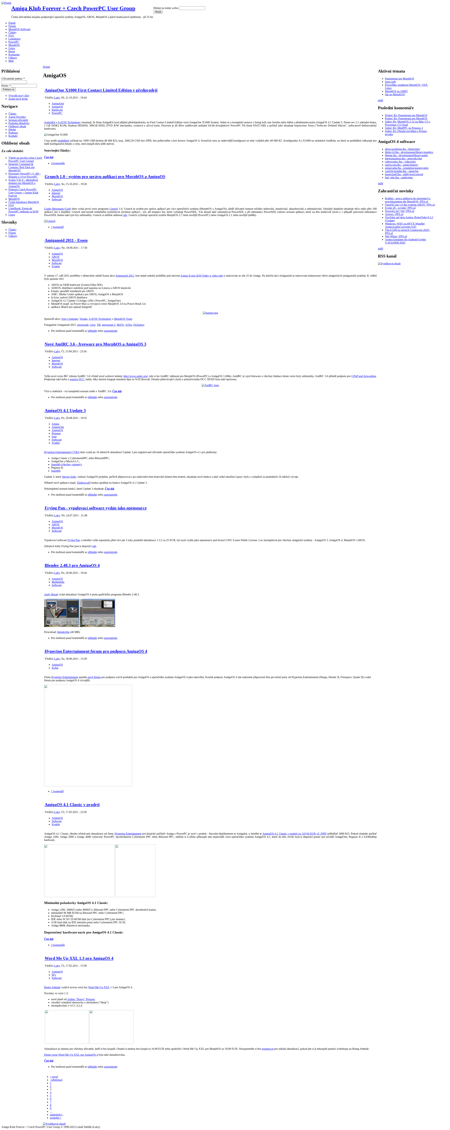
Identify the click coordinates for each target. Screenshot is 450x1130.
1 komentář (57, 227)
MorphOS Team (123, 318)
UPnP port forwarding (363, 376)
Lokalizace (14, 38)
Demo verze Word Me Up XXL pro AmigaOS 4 (71, 1054)
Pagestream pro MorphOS (399, 78)
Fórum (12, 26)
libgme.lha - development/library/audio (406, 155)
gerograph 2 (108, 324)
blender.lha (63, 632)
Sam (54, 436)
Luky (57, 97)
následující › (56, 1114)
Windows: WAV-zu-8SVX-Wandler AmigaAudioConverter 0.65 (405, 225)
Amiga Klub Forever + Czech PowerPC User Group (73, 8)
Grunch (114, 208)
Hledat (12, 129)
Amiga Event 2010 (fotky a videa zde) (202, 275)
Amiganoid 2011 (124, 275)
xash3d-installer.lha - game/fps (402, 171)
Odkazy (12, 57)
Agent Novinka (17, 116)
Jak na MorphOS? (395, 94)
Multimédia (58, 581)
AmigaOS (57, 106)
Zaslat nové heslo (18, 98)
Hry (54, 974)
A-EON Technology (69, 122)
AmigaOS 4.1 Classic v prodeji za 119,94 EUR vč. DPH (294, 833)
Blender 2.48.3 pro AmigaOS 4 (72, 565)
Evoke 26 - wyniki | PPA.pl (400, 207)
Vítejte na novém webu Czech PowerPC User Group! (25, 159)
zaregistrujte (110, 330)
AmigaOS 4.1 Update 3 (65, 410)
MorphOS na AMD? (396, 91)
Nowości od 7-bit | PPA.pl (399, 211)
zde (125, 215)
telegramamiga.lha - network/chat (403, 158)
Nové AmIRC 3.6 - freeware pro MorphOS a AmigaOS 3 (95, 344)
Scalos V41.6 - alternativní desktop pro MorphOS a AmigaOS (23, 183)
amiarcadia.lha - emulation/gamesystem (406, 167)
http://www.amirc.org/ (135, 376)
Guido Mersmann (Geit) (57, 208)
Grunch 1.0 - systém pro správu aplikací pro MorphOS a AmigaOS (105, 176)
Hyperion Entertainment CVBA (61, 452)
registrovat (267, 1048)
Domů (11, 22)
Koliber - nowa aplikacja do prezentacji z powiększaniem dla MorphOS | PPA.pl (407, 200)
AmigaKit (49, 122)
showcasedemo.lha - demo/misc (402, 149)
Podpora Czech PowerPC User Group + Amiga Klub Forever (23, 192)
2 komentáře (58, 944)
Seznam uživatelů (18, 120)
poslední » (55, 1117)
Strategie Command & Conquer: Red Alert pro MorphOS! (21, 167)
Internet (56, 193)
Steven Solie (69, 476)
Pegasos (56, 433)
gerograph (82, 324)
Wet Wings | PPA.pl (396, 236)
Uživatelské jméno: (13, 78)
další (380, 100)
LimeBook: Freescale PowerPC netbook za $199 (23, 210)
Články (12, 32)
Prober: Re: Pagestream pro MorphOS (406, 115)
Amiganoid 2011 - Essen (66, 240)
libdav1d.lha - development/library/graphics (409, 152)
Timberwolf (83, 482)
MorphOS (14, 45)
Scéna (55, 667)
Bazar (11, 51)
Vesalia (83, 318)
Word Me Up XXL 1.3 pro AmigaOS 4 (79, 958)
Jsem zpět (390, 81)
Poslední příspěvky (19, 123)
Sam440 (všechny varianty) (66, 464)
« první (54, 1076)
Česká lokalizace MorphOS (23, 202)
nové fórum (94, 677)
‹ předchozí (56, 1079)
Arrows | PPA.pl (394, 214)
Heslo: (6, 85)
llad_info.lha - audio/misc (399, 177)
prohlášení (63, 140)
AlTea (128, 324)
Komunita (14, 54)
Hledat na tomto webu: (166, 7)
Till (99, 324)
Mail (11, 60)
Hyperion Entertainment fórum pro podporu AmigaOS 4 (96, 651)
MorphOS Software (19, 29)
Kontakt (12, 135)
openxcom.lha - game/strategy (401, 164)
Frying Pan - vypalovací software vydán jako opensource (96, 508)
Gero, (93, 324)
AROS (55, 256)
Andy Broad (51, 594)
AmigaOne (58, 103)
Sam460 (55, 470)
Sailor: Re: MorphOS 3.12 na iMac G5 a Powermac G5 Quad (407, 123)
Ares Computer (69, 318)
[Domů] (6, 2)
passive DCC (77, 379)
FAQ (11, 35)
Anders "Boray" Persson (81, 999)
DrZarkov (138, 324)
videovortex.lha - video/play (400, 161)
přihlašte (92, 330)
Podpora (13, 132)
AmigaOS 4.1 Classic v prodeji (72, 804)
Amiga (55, 423)
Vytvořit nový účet (18, 95)
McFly (120, 324)
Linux (11, 48)
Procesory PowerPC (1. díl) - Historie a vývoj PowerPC (24, 175)
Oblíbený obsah (17, 126)
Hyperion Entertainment (64, 677)
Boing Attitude (52, 987)
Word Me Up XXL (99, 987)
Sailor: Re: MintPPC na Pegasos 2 (404, 127)
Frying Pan (74, 540)
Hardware (57, 109)
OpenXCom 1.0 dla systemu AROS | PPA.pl (410, 204)
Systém (56, 266)
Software (57, 199)
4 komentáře (58, 163)
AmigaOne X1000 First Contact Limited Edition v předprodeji (101, 90)
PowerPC (13, 41)
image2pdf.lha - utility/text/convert (404, 174)
